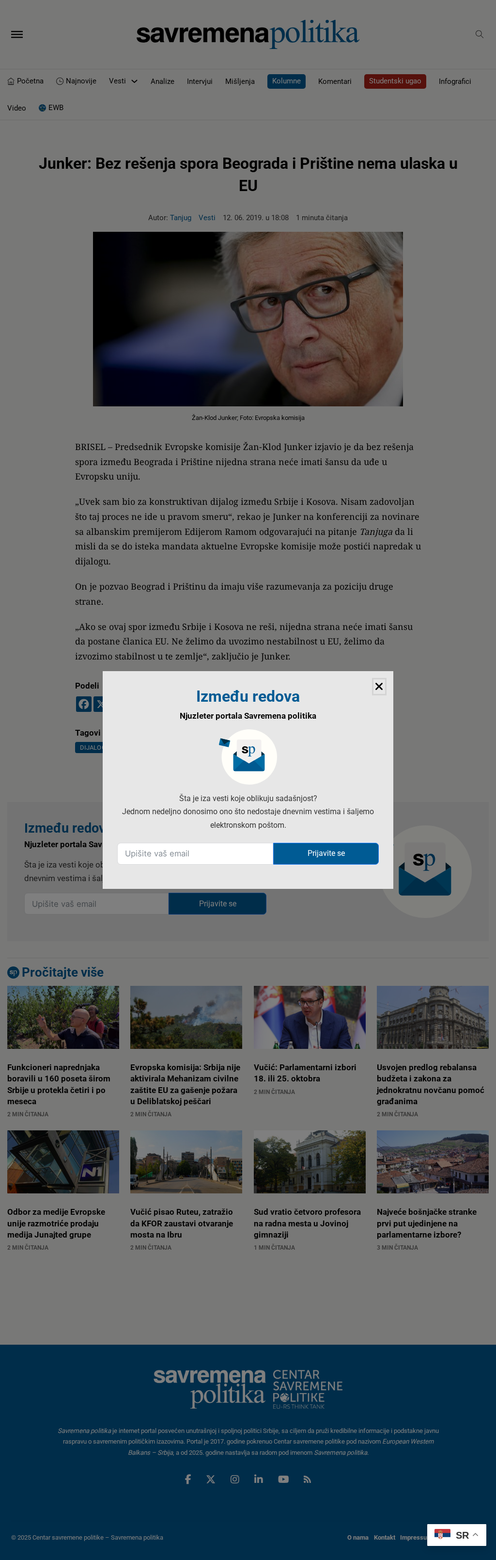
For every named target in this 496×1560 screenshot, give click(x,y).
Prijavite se (326, 853)
